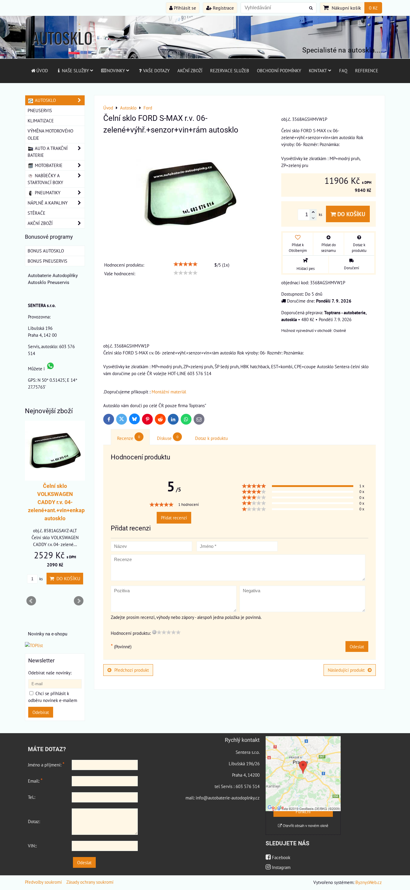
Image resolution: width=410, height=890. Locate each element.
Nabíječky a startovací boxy (45, 178)
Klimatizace (41, 121)
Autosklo (45, 100)
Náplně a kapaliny (48, 203)
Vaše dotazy (156, 70)
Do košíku (350, 214)
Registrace (223, 8)
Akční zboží (189, 70)
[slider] (185, 264)
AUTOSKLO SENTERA (62, 49)
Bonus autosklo (46, 251)
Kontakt (318, 70)
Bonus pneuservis (47, 261)
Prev (31, 601)
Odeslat (357, 647)
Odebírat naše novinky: (49, 673)
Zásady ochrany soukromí (89, 882)
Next (78, 601)
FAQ (343, 70)
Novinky (116, 70)
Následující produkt (346, 670)
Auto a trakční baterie (48, 151)
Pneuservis (40, 110)
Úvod (42, 70)
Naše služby (75, 70)
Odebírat (40, 712)
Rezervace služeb (229, 70)
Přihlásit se (184, 8)
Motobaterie (48, 165)
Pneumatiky (47, 193)
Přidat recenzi (174, 518)
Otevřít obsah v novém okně (305, 825)
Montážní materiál (169, 392)
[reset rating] (154, 632)
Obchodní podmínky (279, 70)
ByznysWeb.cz (368, 882)
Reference (366, 70)
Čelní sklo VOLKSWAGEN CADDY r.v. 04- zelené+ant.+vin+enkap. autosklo (57, 502)
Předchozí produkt (131, 670)
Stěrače (36, 213)
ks (40, 578)
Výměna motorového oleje (50, 134)
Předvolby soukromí (43, 882)
